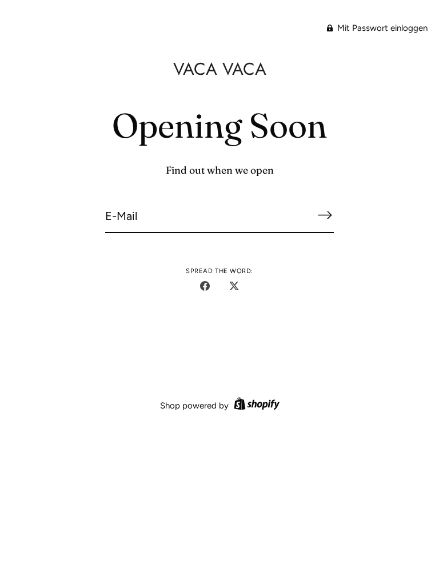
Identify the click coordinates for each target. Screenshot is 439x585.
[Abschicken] (324, 215)
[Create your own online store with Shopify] (255, 405)
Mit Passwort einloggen (381, 28)
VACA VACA (219, 69)
